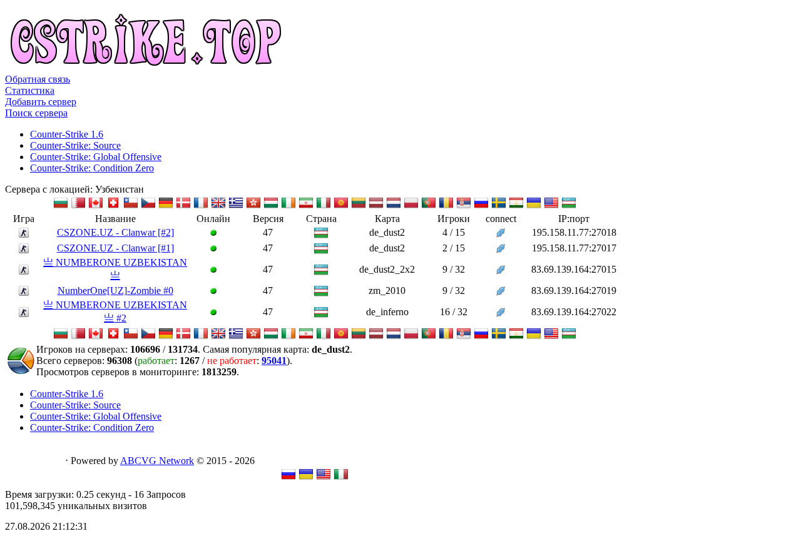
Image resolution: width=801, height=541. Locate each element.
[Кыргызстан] (341, 206)
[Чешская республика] (148, 206)
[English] (323, 478)
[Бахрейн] (78, 206)
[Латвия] (376, 206)
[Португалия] (428, 206)
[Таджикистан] (516, 206)
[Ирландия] (288, 206)
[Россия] (481, 206)
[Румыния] (446, 206)
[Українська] (306, 478)
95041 (274, 360)
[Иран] (306, 206)
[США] (551, 206)
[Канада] (95, 206)
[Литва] (358, 206)
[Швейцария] (113, 206)
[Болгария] (60, 206)
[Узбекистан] (568, 206)
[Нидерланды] (393, 206)
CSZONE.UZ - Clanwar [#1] (115, 248)
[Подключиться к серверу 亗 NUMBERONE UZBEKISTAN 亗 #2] (501, 313)
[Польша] (411, 206)
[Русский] (288, 478)
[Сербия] (463, 206)
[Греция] (235, 206)
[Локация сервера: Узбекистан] (321, 236)
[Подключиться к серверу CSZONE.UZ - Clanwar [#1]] (501, 250)
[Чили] (130, 206)
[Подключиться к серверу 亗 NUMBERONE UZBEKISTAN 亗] (501, 271)
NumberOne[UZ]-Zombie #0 (115, 290)
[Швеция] (498, 206)
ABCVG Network (157, 460)
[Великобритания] (218, 206)
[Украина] (533, 206)
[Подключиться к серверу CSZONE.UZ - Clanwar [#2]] (501, 234)
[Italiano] (341, 478)
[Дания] (183, 206)
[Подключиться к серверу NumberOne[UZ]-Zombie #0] (501, 292)
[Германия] (165, 206)
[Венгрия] (270, 206)
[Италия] (323, 206)
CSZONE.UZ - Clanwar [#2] (115, 232)
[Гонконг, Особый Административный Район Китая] (253, 206)
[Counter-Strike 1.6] (24, 234)
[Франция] (200, 206)
